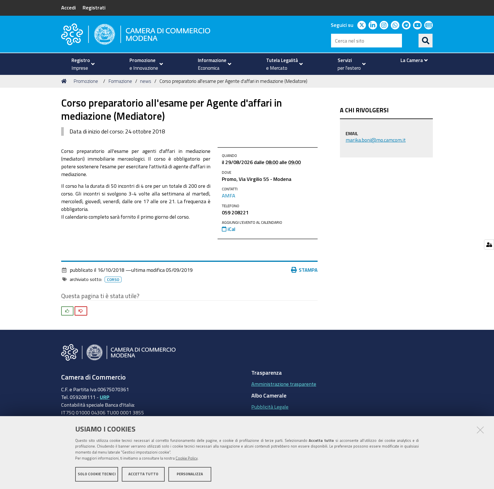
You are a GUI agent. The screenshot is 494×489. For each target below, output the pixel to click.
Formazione (120, 81)
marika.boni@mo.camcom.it (376, 139)
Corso (113, 280)
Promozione (85, 81)
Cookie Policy (187, 458)
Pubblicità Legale (269, 406)
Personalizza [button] (190, 474)
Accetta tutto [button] (143, 474)
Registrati (94, 7)
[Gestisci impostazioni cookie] (489, 244)
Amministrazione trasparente (283, 383)
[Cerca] (426, 40)
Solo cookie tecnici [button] (97, 474)
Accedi (68, 7)
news (145, 81)
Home (65, 81)
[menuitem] (80, 64)
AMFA (228, 195)
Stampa (308, 269)
